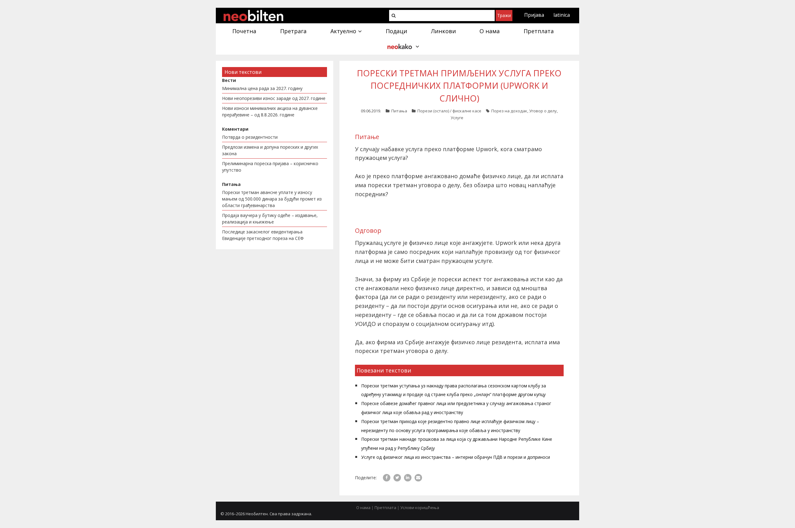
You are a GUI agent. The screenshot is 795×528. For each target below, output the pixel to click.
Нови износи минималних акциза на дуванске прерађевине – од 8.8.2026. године (270, 111)
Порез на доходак (509, 111)
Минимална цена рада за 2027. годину (262, 88)
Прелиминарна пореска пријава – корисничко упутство (270, 166)
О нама (363, 507)
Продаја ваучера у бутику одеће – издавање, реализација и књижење (270, 218)
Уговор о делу (543, 111)
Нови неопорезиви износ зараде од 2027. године (273, 98)
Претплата (385, 507)
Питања (399, 111)
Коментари (235, 129)
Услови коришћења (419, 507)
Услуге (457, 117)
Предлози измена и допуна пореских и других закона (270, 150)
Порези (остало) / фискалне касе (449, 111)
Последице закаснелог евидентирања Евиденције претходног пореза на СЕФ (263, 235)
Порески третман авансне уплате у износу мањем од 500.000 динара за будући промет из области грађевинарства (272, 198)
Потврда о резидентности (250, 137)
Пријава (534, 14)
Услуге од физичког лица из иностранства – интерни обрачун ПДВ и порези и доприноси (455, 457)
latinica (561, 14)
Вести (229, 80)
